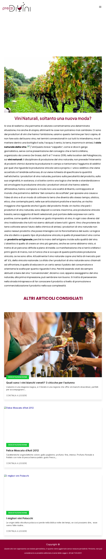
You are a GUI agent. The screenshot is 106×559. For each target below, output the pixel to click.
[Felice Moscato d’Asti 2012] (53, 425)
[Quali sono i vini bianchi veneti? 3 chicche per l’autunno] (53, 344)
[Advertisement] (53, 34)
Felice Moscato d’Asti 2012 (22, 450)
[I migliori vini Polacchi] (53, 493)
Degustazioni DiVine (17, 377)
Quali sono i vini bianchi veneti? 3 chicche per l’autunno (40, 382)
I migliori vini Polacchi (19, 518)
